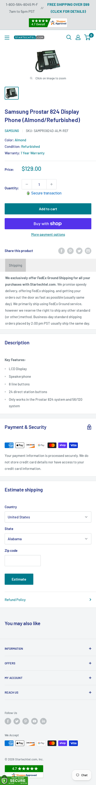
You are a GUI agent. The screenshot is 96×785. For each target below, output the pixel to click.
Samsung (12, 131)
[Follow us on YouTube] (34, 721)
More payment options (48, 234)
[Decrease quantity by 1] (27, 184)
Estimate (19, 579)
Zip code (11, 550)
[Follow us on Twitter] (17, 721)
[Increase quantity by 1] (51, 184)
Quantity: (12, 188)
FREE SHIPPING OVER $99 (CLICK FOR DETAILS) (68, 7)
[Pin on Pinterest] (70, 250)
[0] (87, 37)
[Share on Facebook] (61, 250)
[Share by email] (88, 250)
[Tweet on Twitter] (79, 250)
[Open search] (69, 37)
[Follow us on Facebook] (8, 721)
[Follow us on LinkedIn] (43, 721)
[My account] (78, 37)
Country (11, 507)
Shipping (15, 265)
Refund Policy (15, 600)
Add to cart (48, 209)
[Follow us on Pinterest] (25, 721)
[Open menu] (7, 37)
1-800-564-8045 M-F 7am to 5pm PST (22, 7)
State (9, 529)
